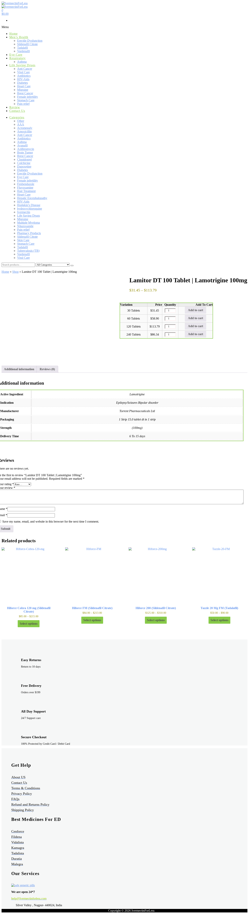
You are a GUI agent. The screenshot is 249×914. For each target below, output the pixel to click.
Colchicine (23, 163)
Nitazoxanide (25, 226)
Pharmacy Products (29, 233)
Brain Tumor (25, 152)
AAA (20, 124)
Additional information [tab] (19, 369)
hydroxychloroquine (29, 208)
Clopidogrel (24, 159)
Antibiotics (24, 75)
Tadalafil (22, 47)
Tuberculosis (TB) (28, 250)
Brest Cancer (25, 93)
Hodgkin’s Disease (28, 205)
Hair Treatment (26, 191)
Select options (29, 623)
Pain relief (23, 103)
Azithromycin (25, 149)
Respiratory (17, 58)
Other (20, 121)
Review (14, 107)
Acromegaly (24, 128)
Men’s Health (18, 37)
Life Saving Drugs (22, 65)
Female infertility (27, 96)
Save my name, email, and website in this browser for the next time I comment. (50, 521)
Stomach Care (25, 100)
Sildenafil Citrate (27, 44)
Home (13, 33)
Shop (15, 271)
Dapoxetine (24, 166)
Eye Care (15, 54)
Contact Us (17, 110)
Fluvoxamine (25, 187)
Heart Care (24, 86)
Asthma (22, 61)
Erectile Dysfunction (29, 40)
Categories (16, 117)
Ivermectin (23, 212)
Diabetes (22, 82)
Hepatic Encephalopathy (32, 198)
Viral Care (23, 72)
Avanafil (22, 145)
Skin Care (23, 240)
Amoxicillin (24, 131)
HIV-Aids (23, 79)
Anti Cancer (24, 68)
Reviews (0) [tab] (47, 369)
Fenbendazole (25, 184)
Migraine (22, 89)
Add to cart (195, 310)
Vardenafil (23, 51)
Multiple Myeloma (28, 222)
